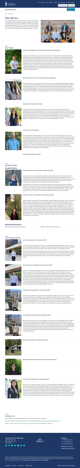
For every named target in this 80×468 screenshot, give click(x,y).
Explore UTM (62, 5)
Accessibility (7, 465)
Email (59, 2)
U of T (38, 2)
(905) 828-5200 (71, 448)
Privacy (14, 465)
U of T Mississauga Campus (67, 439)
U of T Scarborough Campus (67, 443)
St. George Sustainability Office (15, 423)
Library (55, 2)
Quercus (42, 2)
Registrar (51, 2)
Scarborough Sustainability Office (32, 423)
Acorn (46, 2)
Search (70, 5)
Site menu (70, 9)
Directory (63, 2)
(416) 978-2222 (69, 446)
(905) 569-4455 (8, 442)
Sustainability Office (10, 9)
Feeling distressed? (70, 2)
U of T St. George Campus (66, 441)
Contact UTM (21, 465)
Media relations (29, 465)
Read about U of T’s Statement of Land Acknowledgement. (36, 460)
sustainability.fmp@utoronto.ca (54, 421)
